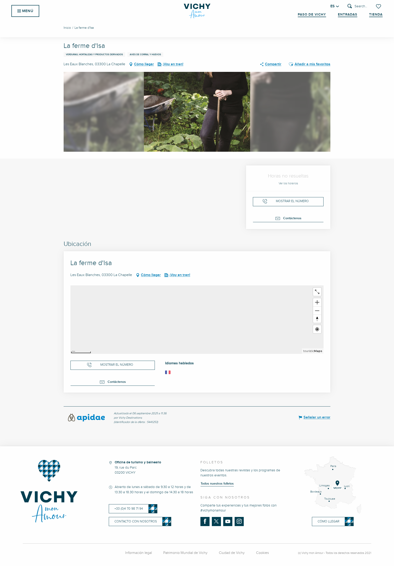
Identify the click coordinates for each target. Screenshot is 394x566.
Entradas (347, 15)
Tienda (376, 15)
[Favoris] (379, 6)
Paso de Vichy (312, 15)
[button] (357, 6)
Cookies (262, 553)
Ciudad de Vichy (232, 553)
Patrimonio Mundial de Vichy (185, 553)
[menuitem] (197, 11)
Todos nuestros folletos (217, 483)
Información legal (138, 553)
